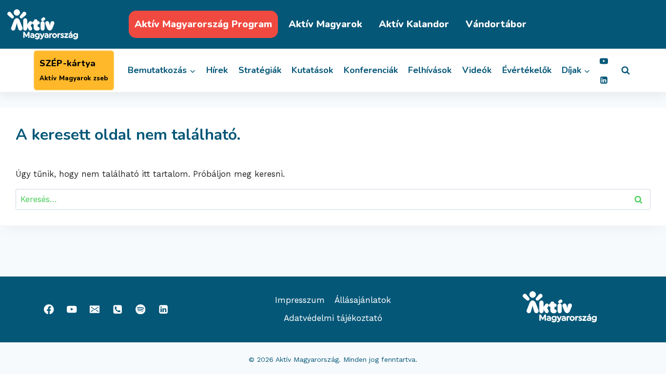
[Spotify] (141, 309)
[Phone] (118, 309)
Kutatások (312, 70)
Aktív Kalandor (414, 24)
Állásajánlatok (362, 300)
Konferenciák (371, 70)
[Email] (95, 309)
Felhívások (429, 70)
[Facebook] (49, 309)
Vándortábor (496, 24)
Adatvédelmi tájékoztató (333, 318)
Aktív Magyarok (325, 24)
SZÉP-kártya (73, 70)
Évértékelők (526, 70)
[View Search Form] (625, 70)
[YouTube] (603, 61)
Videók (476, 70)
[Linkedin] (603, 80)
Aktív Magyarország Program (203, 24)
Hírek (217, 70)
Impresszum (300, 300)
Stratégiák (259, 70)
